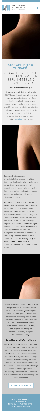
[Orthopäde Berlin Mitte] (13, 5)
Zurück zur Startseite (21, 386)
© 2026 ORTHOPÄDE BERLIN (20, 399)
